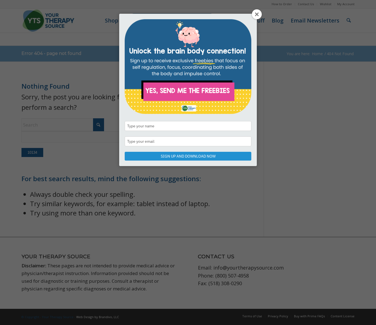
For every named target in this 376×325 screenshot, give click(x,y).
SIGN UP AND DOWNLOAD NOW (188, 156)
